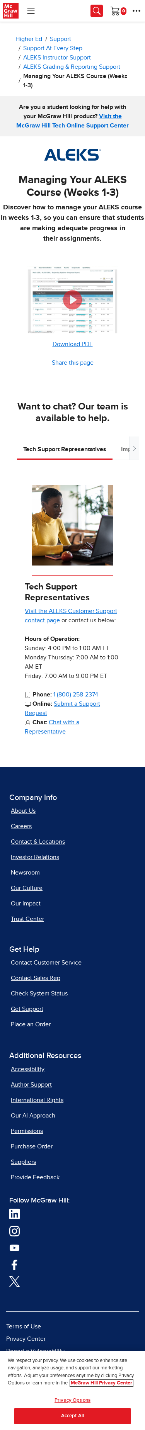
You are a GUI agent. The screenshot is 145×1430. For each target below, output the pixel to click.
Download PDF (73, 344)
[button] (72, 299)
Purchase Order (32, 1146)
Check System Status (39, 993)
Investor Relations (35, 857)
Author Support (31, 1085)
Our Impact (26, 903)
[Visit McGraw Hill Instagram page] (14, 1231)
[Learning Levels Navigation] (31, 11)
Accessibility (27, 1069)
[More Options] (136, 10)
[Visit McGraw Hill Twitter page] (14, 1281)
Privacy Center (26, 1339)
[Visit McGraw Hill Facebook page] (14, 1264)
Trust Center (27, 919)
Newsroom (25, 873)
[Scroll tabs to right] (134, 448)
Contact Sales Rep (35, 978)
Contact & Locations (38, 842)
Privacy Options (72, 1400)
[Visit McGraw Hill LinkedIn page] (14, 1214)
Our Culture (27, 888)
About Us (23, 811)
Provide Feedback (35, 1177)
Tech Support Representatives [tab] (64, 449)
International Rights (37, 1100)
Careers (21, 826)
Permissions (27, 1131)
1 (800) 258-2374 (75, 694)
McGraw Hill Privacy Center (101, 1383)
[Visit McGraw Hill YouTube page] (14, 1248)
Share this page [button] (73, 363)
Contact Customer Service (46, 963)
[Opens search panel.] (96, 11)
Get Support (27, 1009)
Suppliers (23, 1162)
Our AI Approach (33, 1115)
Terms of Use (23, 1326)
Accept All (72, 1415)
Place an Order (31, 1024)
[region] (72, 1390)
